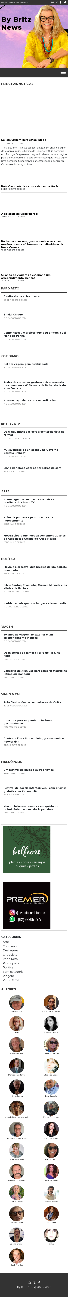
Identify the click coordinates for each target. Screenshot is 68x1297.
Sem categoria (13, 971)
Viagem (8, 976)
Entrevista (10, 954)
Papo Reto (10, 959)
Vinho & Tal (11, 980)
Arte (6, 942)
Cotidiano (10, 946)
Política (8, 967)
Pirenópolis (11, 963)
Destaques (10, 950)
